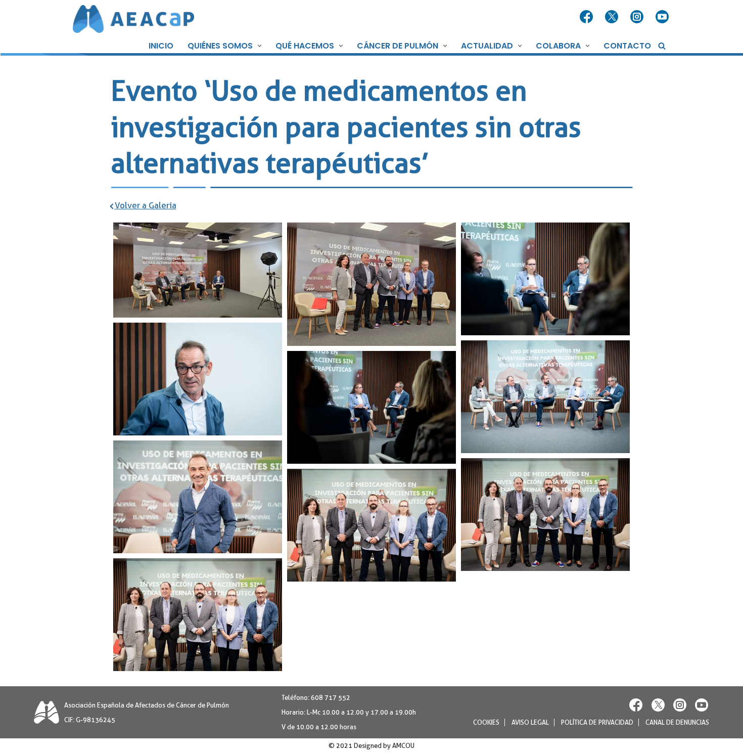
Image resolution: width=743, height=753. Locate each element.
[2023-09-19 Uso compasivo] (371, 284)
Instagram (637, 17)
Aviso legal (530, 722)
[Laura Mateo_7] (197, 496)
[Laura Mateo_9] (545, 514)
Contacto (627, 46)
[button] (258, 46)
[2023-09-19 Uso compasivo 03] (197, 270)
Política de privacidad (597, 722)
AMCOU (403, 745)
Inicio (161, 46)
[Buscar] (662, 46)
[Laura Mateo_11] (197, 614)
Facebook (587, 17)
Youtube (663, 17)
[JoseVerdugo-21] (371, 407)
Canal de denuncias (677, 722)
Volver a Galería (145, 205)
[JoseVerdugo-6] (545, 279)
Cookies (486, 722)
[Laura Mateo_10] (371, 525)
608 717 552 (330, 697)
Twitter (612, 17)
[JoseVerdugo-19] (545, 396)
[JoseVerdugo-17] (197, 379)
